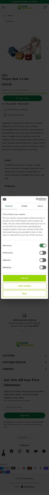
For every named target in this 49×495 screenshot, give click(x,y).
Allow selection (24, 286)
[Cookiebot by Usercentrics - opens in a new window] (35, 199)
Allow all (24, 278)
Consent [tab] (8, 206)
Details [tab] (24, 206)
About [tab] (40, 206)
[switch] (42, 253)
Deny (24, 294)
